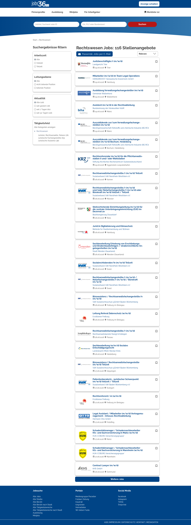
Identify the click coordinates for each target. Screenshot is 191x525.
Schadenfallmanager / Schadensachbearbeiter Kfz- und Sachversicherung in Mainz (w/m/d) (116, 431)
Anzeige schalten (149, 4)
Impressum (114, 522)
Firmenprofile (38, 12)
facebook (122, 496)
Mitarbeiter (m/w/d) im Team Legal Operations (116, 76)
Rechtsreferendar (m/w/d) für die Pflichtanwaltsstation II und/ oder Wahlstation (118, 157)
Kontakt (141, 522)
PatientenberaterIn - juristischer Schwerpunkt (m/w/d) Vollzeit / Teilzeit (116, 380)
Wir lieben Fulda (82, 510)
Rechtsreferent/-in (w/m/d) (107, 396)
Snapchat (122, 505)
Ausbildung (57, 12)
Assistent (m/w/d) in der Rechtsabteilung (114, 105)
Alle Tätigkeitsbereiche (42, 507)
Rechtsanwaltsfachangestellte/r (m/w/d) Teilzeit (118, 173)
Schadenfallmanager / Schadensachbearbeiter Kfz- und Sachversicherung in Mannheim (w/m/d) (118, 449)
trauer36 (79, 502)
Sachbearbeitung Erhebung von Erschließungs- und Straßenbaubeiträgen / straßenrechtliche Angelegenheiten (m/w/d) (118, 245)
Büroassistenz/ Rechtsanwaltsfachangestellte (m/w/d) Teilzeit (116, 363)
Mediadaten (152, 522)
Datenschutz (128, 522)
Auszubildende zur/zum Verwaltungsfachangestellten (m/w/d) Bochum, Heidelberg (116, 140)
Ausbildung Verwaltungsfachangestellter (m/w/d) (118, 90)
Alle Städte (37, 499)
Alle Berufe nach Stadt (42, 505)
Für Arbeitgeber (92, 12)
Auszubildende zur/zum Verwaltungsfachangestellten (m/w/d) (116, 123)
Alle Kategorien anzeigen (44, 127)
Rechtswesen (42, 131)
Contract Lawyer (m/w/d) (105, 465)
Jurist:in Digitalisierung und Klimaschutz (113, 226)
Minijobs (74, 12)
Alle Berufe (37, 502)
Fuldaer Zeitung (82, 499)
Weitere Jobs (117, 479)
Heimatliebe (80, 507)
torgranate (79, 505)
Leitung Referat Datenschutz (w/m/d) (112, 313)
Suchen (142, 24)
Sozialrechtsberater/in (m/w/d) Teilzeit (113, 262)
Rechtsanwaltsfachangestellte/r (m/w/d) (114, 331)
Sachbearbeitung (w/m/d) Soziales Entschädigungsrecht (110, 346)
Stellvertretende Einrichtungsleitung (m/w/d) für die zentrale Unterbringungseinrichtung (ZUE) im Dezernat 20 (117, 209)
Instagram (122, 499)
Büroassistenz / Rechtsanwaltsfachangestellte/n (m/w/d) (118, 297)
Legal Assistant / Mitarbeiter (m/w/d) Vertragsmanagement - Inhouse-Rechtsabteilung (118, 414)
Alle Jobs (37, 496)
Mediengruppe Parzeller (85, 496)
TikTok (120, 502)
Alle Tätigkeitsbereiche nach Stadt (47, 510)
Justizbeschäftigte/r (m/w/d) (108, 61)
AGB (106, 522)
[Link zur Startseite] (41, 4)
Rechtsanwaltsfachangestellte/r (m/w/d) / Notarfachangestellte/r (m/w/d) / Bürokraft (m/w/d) (115, 279)
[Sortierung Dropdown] (155, 54)
